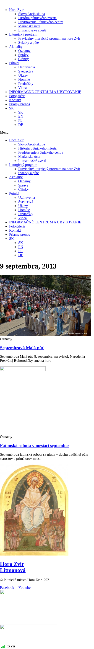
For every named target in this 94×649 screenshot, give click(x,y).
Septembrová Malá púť (22, 347)
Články (23, 59)
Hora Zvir (16, 10)
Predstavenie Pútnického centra (40, 22)
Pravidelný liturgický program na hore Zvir (49, 38)
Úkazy (23, 75)
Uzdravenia (26, 67)
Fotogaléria (17, 96)
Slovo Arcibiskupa (31, 14)
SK (11, 108)
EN (20, 116)
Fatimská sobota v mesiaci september (34, 445)
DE (20, 125)
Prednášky (25, 83)
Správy (23, 55)
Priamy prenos (19, 104)
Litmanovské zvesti (32, 30)
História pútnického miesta (37, 18)
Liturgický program (23, 34)
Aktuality (16, 47)
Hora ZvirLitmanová (13, 567)
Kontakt (15, 100)
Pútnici (14, 63)
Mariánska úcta (29, 26)
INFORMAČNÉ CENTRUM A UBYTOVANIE (45, 92)
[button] (47, 132)
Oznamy (24, 51)
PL (20, 120)
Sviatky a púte (28, 42)
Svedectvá (25, 71)
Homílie (24, 79)
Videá (22, 88)
